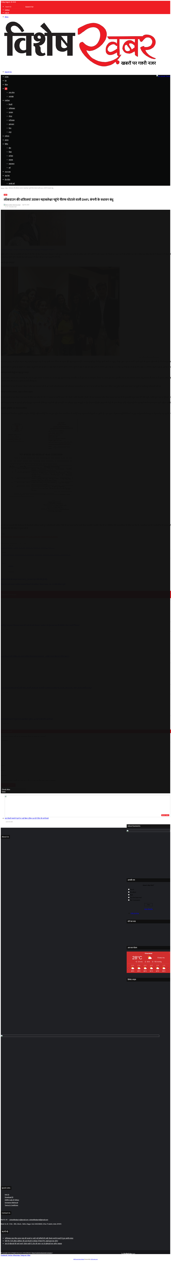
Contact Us (147, 1255)
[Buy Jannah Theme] (163, 76)
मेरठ (10, 128)
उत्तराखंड (11, 96)
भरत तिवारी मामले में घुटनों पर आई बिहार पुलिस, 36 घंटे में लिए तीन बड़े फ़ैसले (27, 818)
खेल (10, 148)
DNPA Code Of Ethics (12, 1200)
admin (11, 205)
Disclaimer (155, 1255)
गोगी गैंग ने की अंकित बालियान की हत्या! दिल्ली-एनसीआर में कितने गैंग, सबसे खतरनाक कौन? (31, 1241)
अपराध (6, 140)
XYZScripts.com (94, 1259)
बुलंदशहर (11, 124)
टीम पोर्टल (7, 179)
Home (7, 77)
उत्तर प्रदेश (11, 92)
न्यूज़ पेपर (7, 176)
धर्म (9, 168)
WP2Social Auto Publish (78, 1259)
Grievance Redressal (11, 1202)
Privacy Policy (165, 1255)
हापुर (10, 132)
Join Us (7, 1194)
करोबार (11, 156)
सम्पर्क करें (12, 183)
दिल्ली (10, 104)
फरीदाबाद (12, 120)
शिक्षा (10, 152)
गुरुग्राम (11, 112)
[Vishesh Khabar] (80, 67)
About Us (139, 1255)
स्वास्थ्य (11, 160)
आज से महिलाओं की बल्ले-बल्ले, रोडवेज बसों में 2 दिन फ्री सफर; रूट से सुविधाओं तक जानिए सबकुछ (33, 1243)
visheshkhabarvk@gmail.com (38, 1219)
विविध (6, 144)
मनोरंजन (7, 136)
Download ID (9, 1197)
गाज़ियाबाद (12, 108)
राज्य (6, 88)
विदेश (6, 84)
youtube (8, 172)
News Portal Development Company (42, 1253)
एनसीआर (7, 100)
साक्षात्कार (11, 164)
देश (6, 81)
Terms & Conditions (11, 1205)
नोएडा (10, 116)
